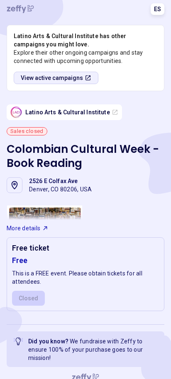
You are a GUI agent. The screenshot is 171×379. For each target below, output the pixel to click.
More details (23, 228)
